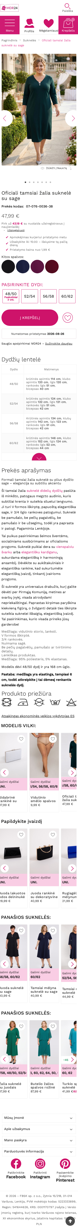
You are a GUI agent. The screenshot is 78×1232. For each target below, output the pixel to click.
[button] (4, 772)
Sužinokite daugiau (58, 343)
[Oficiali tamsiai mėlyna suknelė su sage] (23, 266)
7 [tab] (50, 182)
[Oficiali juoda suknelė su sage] (8, 266)
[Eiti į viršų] (70, 1221)
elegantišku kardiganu (39, 552)
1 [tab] (26, 182)
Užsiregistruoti (16, 230)
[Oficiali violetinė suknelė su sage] (37, 266)
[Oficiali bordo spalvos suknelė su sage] (52, 266)
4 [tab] (38, 182)
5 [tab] (42, 182)
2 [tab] (30, 182)
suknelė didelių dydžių (45, 491)
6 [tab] (46, 182)
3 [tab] (34, 182)
